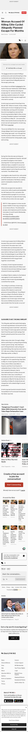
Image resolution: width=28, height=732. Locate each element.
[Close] (26, 707)
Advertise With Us (6, 673)
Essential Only (14, 724)
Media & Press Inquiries (18, 674)
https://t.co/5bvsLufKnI (12, 216)
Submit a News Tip (19, 682)
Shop (2, 665)
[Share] (25, 40)
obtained (18, 86)
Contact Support (19, 662)
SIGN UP (24, 12)
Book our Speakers (6, 678)
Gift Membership (19, 665)
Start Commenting (14, 485)
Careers (17, 660)
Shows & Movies (5, 662)
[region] (14, 718)
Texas (5, 74)
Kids (2, 668)
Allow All (14, 729)
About (3, 670)
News (2, 660)
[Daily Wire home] (14, 13)
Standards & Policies (20, 680)
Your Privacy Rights (20, 668)
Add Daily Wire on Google (15, 68)
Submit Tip (14, 638)
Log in (23, 490)
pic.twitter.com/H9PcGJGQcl (11, 218)
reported (10, 125)
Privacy (3, 683)
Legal (16, 670)
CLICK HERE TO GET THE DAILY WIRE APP (14, 319)
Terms (3, 681)
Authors (3, 676)
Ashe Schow (4, 34)
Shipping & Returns (19, 677)
